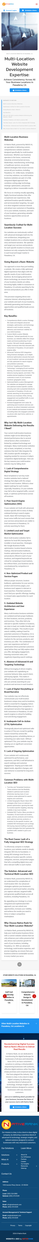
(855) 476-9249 (14, 1196)
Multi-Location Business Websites (13, 103)
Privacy (12, 1225)
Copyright (28, 1225)
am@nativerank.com (14, 1215)
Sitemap (24, 1168)
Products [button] (5, 1164)
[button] (37, 4)
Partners (24, 1159)
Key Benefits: (7, 112)
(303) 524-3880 (12, 1194)
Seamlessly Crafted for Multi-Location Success (16, 106)
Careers (23, 1161)
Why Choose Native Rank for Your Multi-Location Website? (19, 128)
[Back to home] (8, 4)
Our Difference (26, 1157)
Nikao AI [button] (4, 1159)
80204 (15, 1185)
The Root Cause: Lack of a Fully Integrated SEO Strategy (19, 122)
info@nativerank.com (14, 1204)
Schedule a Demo (31, 10)
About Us (24, 1155)
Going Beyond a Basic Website (11, 109)
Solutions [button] (5, 1155)
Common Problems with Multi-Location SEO (15, 120)
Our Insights (25, 1164)
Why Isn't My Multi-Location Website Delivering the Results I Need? (17, 116)
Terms (20, 1225)
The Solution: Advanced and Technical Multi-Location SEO (19, 125)
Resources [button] (24, 1166)
